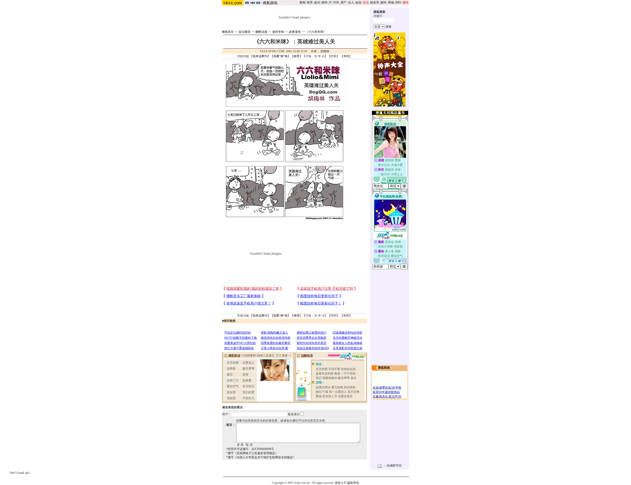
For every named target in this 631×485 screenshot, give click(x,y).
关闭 (346, 56)
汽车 (336, 2)
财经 (325, 2)
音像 (376, 396)
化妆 (376, 387)
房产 (344, 2)
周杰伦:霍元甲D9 (390, 396)
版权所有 (353, 483)
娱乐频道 (244, 32)
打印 (333, 56)
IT (330, 2)
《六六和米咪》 (316, 32)
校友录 (374, 2)
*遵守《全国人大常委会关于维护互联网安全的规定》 (261, 457)
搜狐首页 (228, 32)
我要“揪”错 (280, 56)
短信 (358, 2)
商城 (391, 2)
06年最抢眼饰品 (389, 392)
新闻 (302, 2)
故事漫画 (295, 32)
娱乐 (317, 2)
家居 (376, 392)
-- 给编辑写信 (393, 465)
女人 (351, 2)
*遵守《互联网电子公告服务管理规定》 (252, 453)
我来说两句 (260, 56)
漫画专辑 (278, 32)
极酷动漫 (261, 32)
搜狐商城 (384, 367)
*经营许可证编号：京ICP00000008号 (250, 449)
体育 (310, 2)
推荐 (296, 56)
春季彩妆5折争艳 (390, 387)
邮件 (383, 2)
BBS (398, 2)
